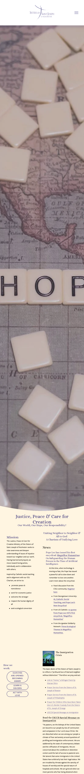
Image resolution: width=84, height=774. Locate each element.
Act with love (17, 694)
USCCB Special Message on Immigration (62, 712)
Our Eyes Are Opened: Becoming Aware (17, 676)
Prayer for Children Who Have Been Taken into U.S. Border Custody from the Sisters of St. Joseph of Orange (64, 705)
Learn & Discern (17, 686)
